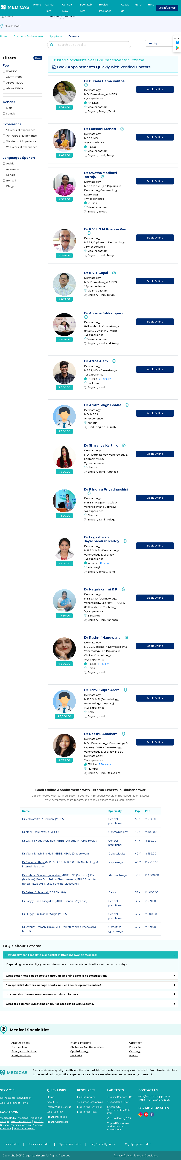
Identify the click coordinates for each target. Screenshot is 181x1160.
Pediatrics (76, 1055)
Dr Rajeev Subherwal (35, 892)
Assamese (12, 169)
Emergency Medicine (24, 1051)
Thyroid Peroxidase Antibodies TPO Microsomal (118, 1126)
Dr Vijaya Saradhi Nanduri (38, 853)
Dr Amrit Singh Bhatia (103, 405)
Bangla (10, 174)
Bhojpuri (11, 186)
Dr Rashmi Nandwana (102, 638)
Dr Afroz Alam (96, 361)
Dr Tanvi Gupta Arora (102, 690)
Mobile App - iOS (87, 1111)
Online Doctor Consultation (15, 1097)
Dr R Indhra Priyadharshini (106, 489)
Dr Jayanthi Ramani (34, 927)
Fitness (133, 1055)
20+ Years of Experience (21, 147)
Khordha (55, 16)
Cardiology (135, 1042)
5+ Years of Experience (20, 130)
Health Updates (86, 1096)
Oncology (135, 1051)
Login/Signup (167, 7)
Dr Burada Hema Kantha (104, 81)
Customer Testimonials (90, 1101)
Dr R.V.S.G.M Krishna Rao (105, 229)
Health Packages (105, 8)
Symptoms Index (70, 1144)
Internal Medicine (80, 1042)
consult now (67, 8)
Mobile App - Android (89, 1106)
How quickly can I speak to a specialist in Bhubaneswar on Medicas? (51, 955)
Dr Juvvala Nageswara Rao (39, 840)
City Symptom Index (138, 1144)
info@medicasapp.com (154, 1096)
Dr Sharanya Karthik (101, 445)
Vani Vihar (70, 16)
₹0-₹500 (11, 71)
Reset (38, 58)
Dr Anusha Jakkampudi (104, 313)
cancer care (49, 8)
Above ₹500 (14, 77)
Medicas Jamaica (21, 1124)
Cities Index (11, 1144)
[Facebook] (152, 1115)
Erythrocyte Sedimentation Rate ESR (119, 1110)
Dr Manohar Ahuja (33, 862)
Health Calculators (57, 1121)
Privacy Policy (123, 1155)
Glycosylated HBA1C (118, 1101)
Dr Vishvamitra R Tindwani (38, 819)
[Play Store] (177, 49)
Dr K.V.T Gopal (96, 273)
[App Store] (177, 43)
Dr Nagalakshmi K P (101, 589)
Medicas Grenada (21, 1121)
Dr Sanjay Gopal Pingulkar (38, 901)
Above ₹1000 (14, 82)
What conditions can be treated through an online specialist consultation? (56, 975)
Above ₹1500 (14, 88)
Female (11, 113)
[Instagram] (140, 1115)
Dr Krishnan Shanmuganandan (41, 875)
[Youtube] (146, 1115)
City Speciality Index (102, 1144)
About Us (125, 8)
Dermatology (19, 1047)
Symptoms (55, 36)
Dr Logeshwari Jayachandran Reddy (102, 539)
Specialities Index (39, 1144)
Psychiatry (135, 1047)
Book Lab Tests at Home (14, 1102)
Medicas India (8, 1117)
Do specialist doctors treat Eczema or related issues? (41, 994)
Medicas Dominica (24, 1128)
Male (9, 108)
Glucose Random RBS (120, 1096)
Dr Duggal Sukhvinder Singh (40, 914)
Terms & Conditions (146, 1155)
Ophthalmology (79, 1051)
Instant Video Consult (59, 1106)
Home (37, 4)
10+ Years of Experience (21, 135)
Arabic (10, 163)
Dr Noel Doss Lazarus (35, 832)
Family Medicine (21, 1055)
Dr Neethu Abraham (101, 734)
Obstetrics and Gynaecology (87, 1047)
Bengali (11, 180)
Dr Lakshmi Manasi (100, 129)
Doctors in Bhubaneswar (28, 36)
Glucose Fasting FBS (119, 1118)
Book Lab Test (86, 8)
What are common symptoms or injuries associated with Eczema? (49, 1003)
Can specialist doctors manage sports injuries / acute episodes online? (53, 985)
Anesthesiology (20, 1042)
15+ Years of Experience (21, 141)
